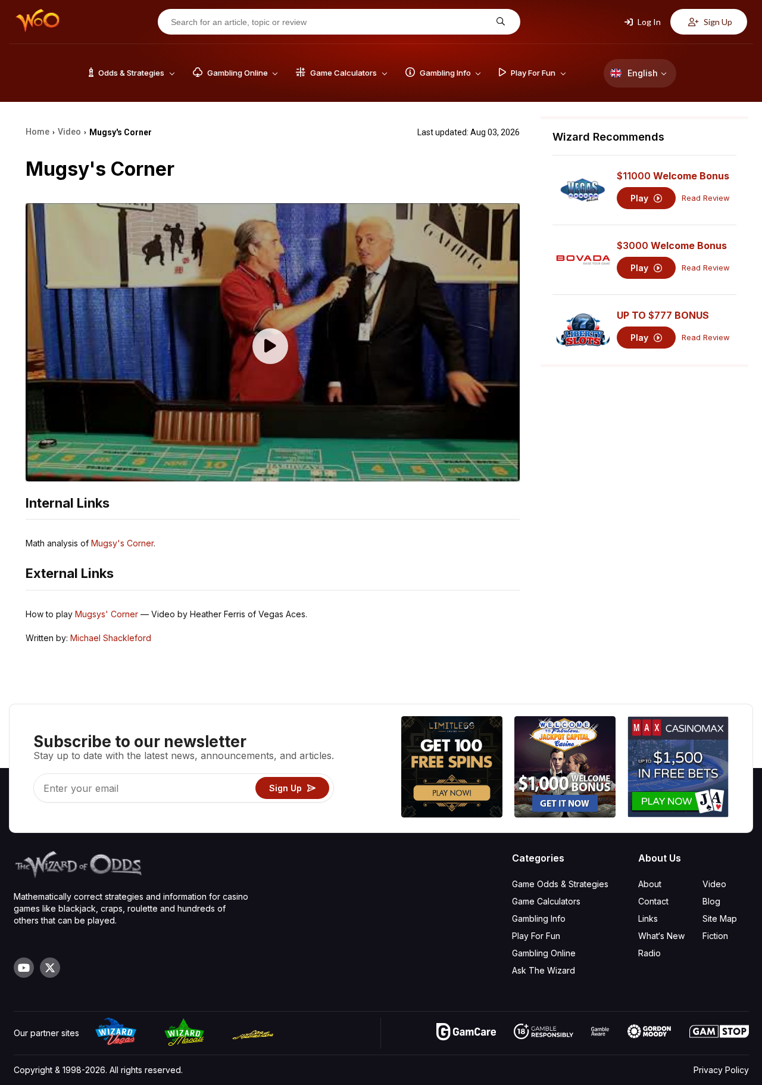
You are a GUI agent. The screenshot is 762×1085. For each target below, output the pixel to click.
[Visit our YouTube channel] (24, 967)
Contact (653, 901)
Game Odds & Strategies (560, 884)
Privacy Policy (721, 1070)
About (649, 884)
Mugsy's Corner (122, 543)
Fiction (715, 936)
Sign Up (717, 22)
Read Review (706, 198)
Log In (648, 22)
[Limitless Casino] (451, 768)
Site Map (719, 918)
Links (648, 918)
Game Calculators (546, 901)
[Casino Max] (678, 768)
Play (640, 198)
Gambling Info (539, 918)
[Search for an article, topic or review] (499, 22)
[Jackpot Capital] (565, 768)
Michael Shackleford (110, 638)
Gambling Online (544, 953)
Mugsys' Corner (106, 614)
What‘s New (661, 936)
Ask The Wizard (543, 970)
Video (714, 884)
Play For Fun (536, 936)
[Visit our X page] (50, 967)
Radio (649, 953)
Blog (711, 901)
